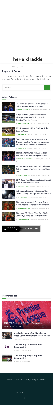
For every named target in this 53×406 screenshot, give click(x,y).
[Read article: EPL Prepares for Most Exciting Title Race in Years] (8, 131)
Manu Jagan (22, 197)
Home (4, 67)
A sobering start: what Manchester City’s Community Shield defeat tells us (32, 334)
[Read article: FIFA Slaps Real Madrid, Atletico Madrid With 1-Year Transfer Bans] (8, 183)
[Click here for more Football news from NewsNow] (12, 229)
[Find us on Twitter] (24, 398)
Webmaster (22, 134)
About (9, 379)
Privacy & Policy (30, 379)
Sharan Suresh (23, 123)
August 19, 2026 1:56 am (22, 361)
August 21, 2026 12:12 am (22, 339)
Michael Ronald (24, 208)
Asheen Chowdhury (25, 159)
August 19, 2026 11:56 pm (22, 350)
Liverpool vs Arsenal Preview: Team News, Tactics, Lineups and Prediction (32, 203)
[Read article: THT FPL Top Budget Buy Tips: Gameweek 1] (7, 357)
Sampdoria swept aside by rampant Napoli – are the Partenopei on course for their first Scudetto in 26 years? (32, 142)
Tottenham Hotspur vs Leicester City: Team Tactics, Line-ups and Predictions (33, 192)
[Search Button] (47, 87)
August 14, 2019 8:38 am (39, 175)
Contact (42, 379)
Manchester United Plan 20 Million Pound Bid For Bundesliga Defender (31, 154)
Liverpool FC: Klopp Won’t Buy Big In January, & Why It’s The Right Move (32, 214)
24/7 (36, 229)
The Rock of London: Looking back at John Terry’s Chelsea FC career (32, 105)
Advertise (18, 379)
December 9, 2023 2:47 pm (39, 110)
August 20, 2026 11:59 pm (12, 326)
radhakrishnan (24, 110)
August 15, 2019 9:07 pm (36, 134)
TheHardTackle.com (29, 393)
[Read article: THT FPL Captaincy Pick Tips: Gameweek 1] (26, 318)
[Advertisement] (26, 27)
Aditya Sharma (23, 219)
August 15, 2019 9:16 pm (38, 123)
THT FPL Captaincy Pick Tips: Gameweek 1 (24, 323)
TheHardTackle (26, 59)
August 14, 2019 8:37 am (42, 159)
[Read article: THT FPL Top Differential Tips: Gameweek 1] (7, 346)
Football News (30, 229)
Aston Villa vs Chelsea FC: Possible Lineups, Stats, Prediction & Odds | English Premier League (31, 117)
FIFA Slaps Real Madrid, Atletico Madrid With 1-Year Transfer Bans (33, 181)
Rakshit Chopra (23, 175)
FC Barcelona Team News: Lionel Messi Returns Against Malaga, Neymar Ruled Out (33, 169)
